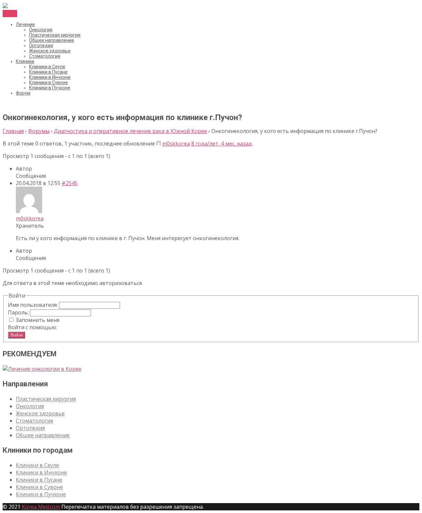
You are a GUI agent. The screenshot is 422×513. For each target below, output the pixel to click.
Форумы (38, 131)
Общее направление (51, 40)
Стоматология (44, 56)
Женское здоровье (50, 50)
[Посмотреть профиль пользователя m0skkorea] (158, 143)
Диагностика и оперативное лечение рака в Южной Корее (130, 131)
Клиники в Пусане (48, 72)
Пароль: (19, 312)
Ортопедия (41, 45)
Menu (10, 13)
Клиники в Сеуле (47, 66)
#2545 (69, 183)
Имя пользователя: (33, 304)
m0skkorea (176, 143)
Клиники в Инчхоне (50, 77)
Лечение (25, 24)
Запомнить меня (37, 320)
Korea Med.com (41, 506)
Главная (13, 131)
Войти (16, 335)
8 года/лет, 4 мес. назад (221, 143)
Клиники (25, 61)
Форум (23, 93)
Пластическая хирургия (54, 35)
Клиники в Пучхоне (49, 87)
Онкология (40, 29)
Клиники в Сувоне (48, 82)
